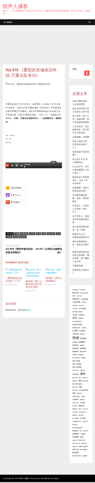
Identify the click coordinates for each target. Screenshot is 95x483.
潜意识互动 (75, 403)
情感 (75, 338)
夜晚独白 (82, 315)
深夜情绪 (75, 399)
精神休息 (75, 424)
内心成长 (81, 305)
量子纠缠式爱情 (76, 456)
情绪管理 (75, 354)
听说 (38, 234)
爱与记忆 (75, 406)
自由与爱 (75, 440)
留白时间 (81, 415)
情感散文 (82, 342)
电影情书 (75, 415)
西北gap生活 (76, 443)
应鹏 (44, 234)
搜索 (74, 69)
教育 (80, 381)
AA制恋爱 (75, 290)
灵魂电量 (82, 403)
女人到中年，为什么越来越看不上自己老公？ (80, 169)
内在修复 (75, 305)
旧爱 (80, 387)
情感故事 (75, 342)
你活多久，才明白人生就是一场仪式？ (80, 208)
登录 (28, 310)
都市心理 (75, 449)
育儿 (81, 431)
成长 (83, 373)
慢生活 (83, 358)
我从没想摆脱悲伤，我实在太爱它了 (80, 244)
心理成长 (82, 331)
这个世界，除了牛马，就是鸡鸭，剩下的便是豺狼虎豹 (80, 119)
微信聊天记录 (76, 328)
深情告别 (82, 399)
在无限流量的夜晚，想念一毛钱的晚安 (80, 198)
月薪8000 (75, 390)
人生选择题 (84, 299)
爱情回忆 (75, 409)
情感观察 (83, 348)
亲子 (73, 296)
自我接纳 (83, 434)
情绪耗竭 (81, 354)
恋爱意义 (82, 334)
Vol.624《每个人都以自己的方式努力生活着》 (34, 284)
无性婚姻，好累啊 (80, 137)
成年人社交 (75, 370)
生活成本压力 (82, 412)
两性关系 (75, 293)
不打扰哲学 (82, 290)
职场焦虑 (75, 431)
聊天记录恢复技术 (77, 427)
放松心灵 (84, 378)
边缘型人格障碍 (83, 446)
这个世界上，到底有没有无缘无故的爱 (80, 219)
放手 (80, 378)
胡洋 (15, 237)
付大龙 (32, 234)
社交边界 (85, 421)
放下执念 (75, 378)
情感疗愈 (75, 348)
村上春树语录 (83, 390)
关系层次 (84, 302)
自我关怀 (85, 431)
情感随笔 (75, 351)
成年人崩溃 (76, 361)
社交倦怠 (83, 418)
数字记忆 (75, 387)
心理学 (75, 330)
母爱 (74, 393)
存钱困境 (80, 318)
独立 (80, 409)
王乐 (58, 234)
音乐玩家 (22, 237)
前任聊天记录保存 (77, 312)
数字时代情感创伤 (77, 384)
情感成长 (83, 338)
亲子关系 (79, 296)
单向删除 (75, 315)
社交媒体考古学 (76, 421)
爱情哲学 (82, 406)
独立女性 (85, 409)
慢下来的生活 (76, 358)
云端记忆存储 (84, 293)
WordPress (45, 478)
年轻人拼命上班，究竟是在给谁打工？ (80, 144)
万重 (16, 234)
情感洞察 (75, 345)
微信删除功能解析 (77, 324)
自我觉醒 (75, 437)
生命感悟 (75, 412)
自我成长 (75, 434)
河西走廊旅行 (76, 396)
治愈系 (83, 396)
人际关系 (76, 302)
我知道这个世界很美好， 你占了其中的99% (80, 180)
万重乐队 (24, 234)
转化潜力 (75, 446)
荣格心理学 (82, 440)
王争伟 (8, 237)
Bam (57, 478)
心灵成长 (83, 328)
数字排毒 (85, 381)
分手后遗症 (82, 308)
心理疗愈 (75, 334)
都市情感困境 (83, 449)
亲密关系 (75, 299)
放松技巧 (75, 381)
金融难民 (85, 456)
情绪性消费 (83, 351)
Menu (9, 22)
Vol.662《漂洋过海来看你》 (54, 279)
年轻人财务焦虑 (76, 321)
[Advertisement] (47, 47)
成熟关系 (82, 370)
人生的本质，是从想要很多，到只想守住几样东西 (80, 129)
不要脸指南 (77, 265)
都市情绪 (75, 452)
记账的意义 (84, 443)
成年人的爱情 (76, 367)
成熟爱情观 (75, 374)
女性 (74, 317)
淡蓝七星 (51, 234)
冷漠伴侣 (75, 308)
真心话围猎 (75, 418)
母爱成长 (79, 393)
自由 (82, 437)
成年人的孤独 (76, 364)
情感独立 (82, 345)
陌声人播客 (15, 6)
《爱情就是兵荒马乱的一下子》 (14, 279)
